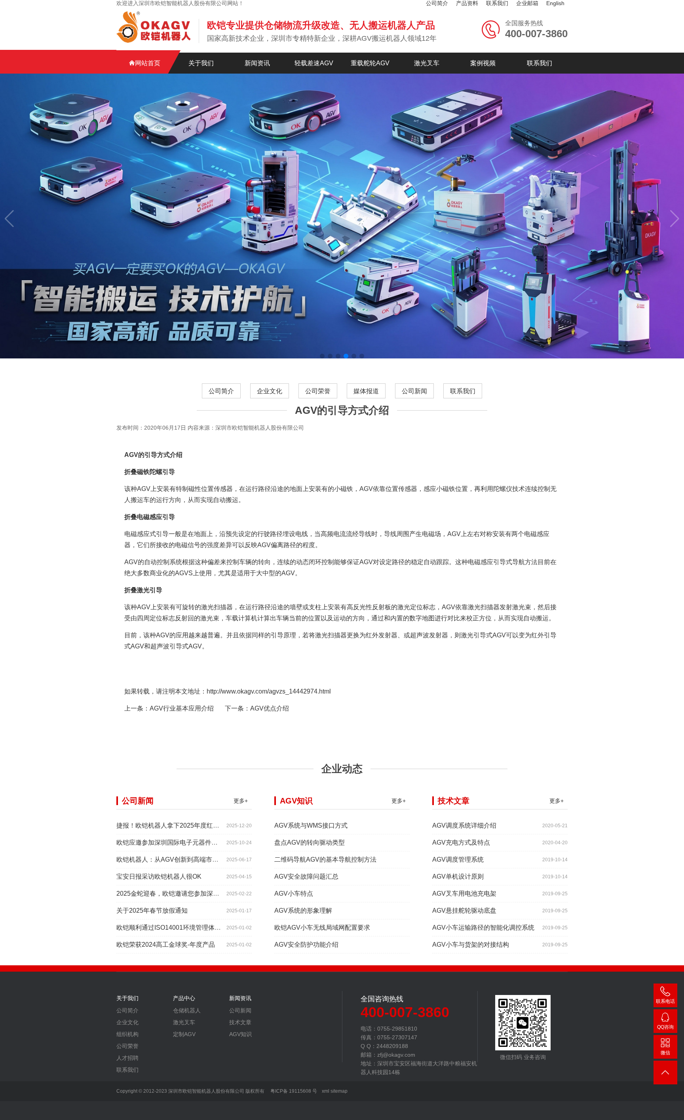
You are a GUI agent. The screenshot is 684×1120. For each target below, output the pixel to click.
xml (325, 1091)
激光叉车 (426, 63)
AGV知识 (240, 1034)
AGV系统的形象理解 (303, 910)
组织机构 (127, 1034)
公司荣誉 (318, 391)
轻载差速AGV (313, 63)
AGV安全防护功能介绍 (306, 944)
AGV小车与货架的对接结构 (470, 944)
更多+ (241, 801)
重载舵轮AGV (370, 63)
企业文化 (269, 391)
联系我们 (539, 63)
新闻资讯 (257, 63)
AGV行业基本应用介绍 (182, 708)
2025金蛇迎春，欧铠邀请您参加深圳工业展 (177, 893)
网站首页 (147, 63)
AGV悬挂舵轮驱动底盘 (464, 910)
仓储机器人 (187, 1010)
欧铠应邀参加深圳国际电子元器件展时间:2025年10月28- (195, 842)
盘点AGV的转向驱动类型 (309, 842)
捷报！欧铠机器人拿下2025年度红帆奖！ (174, 825)
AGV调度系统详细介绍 (464, 825)
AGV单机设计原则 (458, 876)
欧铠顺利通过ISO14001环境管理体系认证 (175, 927)
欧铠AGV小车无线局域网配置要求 (322, 927)
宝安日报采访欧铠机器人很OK (158, 876)
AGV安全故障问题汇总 (306, 876)
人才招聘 (127, 1058)
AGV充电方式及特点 (461, 842)
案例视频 (483, 63)
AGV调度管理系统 (458, 859)
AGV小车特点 (293, 893)
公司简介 (221, 391)
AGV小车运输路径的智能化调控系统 (483, 927)
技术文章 (240, 1022)
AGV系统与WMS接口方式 (311, 825)
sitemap (339, 1091)
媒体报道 (366, 391)
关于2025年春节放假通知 (152, 910)
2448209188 (665, 1028)
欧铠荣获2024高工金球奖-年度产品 (165, 944)
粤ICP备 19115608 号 (293, 1091)
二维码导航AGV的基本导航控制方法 (325, 859)
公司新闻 (414, 391)
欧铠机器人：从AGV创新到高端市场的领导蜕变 (183, 859)
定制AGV (184, 1034)
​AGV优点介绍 (269, 708)
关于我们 (201, 63)
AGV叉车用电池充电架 (464, 893)
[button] (322, 356)
